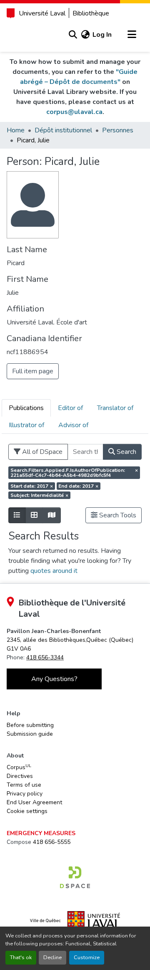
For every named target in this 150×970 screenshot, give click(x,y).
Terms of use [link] (24, 785)
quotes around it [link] (54, 570)
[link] (75, 877)
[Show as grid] (34, 515)
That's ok (21, 957)
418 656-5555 (51, 842)
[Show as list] (17, 515)
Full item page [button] (32, 371)
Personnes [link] (117, 130)
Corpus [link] (19, 767)
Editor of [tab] (70, 408)
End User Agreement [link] (34, 802)
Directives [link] (20, 776)
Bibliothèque (90, 13)
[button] (73, 35)
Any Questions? (54, 679)
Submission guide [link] (30, 734)
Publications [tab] (26, 408)
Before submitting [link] (30, 725)
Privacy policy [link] (24, 794)
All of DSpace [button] (41, 451)
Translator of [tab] (115, 408)
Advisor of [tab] (73, 425)
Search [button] (125, 451)
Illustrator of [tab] (26, 425)
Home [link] (16, 130)
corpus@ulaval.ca (74, 112)
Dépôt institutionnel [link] (63, 130)
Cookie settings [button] (27, 811)
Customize (87, 957)
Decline (52, 957)
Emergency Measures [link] (41, 833)
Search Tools (117, 515)
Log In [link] (102, 34)
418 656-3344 (45, 657)
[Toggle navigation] (131, 35)
